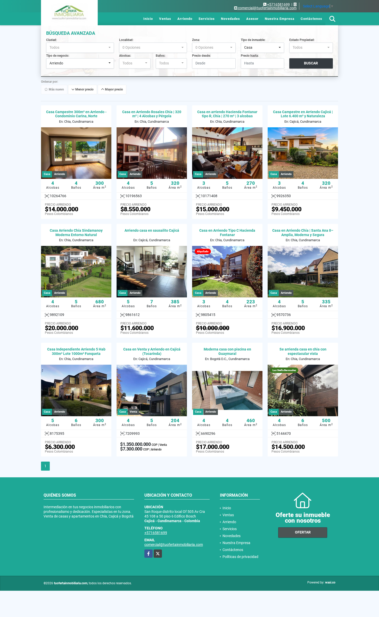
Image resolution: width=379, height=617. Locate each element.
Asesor (252, 19)
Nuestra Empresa (279, 19)
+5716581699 (278, 4)
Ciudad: (51, 40)
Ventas (165, 19)
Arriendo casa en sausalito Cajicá (152, 230)
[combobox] (80, 48)
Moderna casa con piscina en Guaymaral (227, 351)
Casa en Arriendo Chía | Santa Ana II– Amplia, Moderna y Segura (302, 232)
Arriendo (184, 19)
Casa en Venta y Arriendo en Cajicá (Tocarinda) (151, 351)
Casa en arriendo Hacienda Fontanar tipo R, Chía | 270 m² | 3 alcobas (227, 114)
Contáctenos (311, 19)
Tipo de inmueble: (253, 40)
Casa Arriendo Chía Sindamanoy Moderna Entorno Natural (76, 232)
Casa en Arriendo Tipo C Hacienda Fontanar (227, 232)
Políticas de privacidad (240, 557)
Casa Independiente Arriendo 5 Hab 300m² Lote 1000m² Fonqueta (76, 351)
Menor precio (84, 89)
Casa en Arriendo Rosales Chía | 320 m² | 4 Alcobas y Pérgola (151, 114)
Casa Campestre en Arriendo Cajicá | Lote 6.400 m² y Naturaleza (303, 114)
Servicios (207, 19)
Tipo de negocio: (57, 55)
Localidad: (126, 40)
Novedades (230, 19)
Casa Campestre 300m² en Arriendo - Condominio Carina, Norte (76, 114)
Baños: (160, 55)
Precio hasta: (250, 55)
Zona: (196, 40)
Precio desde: (201, 55)
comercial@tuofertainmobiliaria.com (173, 545)
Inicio (148, 19)
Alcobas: (125, 55)
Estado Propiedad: (302, 40)
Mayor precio (113, 89)
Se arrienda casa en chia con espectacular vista (302, 351)
